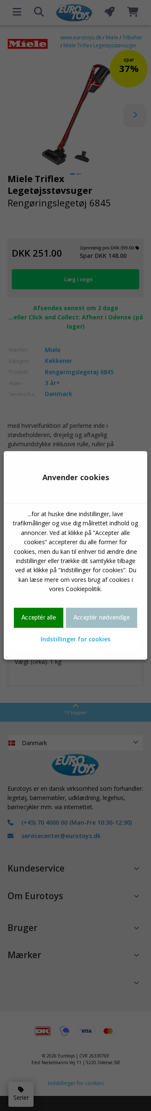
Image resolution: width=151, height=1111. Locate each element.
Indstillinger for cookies (75, 639)
